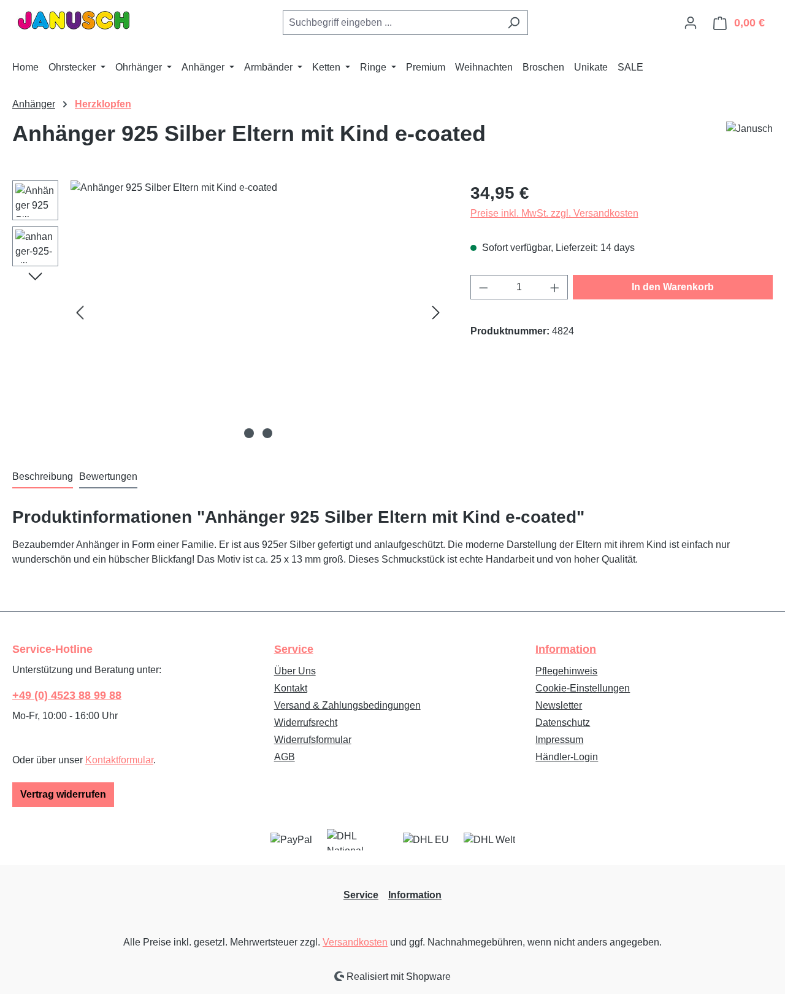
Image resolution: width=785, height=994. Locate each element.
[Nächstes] (436, 313)
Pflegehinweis (566, 671)
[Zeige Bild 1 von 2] (249, 433)
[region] (229, 312)
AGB (284, 757)
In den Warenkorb (673, 287)
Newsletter (558, 705)
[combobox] (391, 22)
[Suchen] (513, 22)
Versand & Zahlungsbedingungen (347, 705)
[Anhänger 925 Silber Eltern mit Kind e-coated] (258, 312)
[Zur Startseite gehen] (73, 20)
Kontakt (290, 688)
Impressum (559, 739)
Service (293, 649)
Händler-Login (566, 757)
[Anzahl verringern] (483, 287)
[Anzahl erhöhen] (555, 287)
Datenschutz (562, 722)
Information (565, 649)
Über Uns (295, 671)
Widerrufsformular (312, 739)
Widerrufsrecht (305, 722)
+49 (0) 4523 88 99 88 (66, 695)
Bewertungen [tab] (108, 476)
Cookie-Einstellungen (582, 688)
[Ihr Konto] (690, 22)
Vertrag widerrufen (63, 794)
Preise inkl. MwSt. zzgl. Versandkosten (554, 213)
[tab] (42, 477)
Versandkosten (355, 942)
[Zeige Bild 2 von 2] (267, 433)
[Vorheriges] (80, 313)
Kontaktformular (119, 760)
